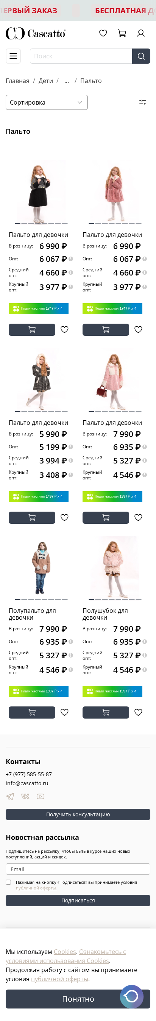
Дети (46, 81)
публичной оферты (59, 979)
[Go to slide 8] (64, 220)
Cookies (65, 951)
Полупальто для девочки (32, 614)
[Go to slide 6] (51, 220)
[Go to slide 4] (37, 220)
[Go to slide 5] (44, 220)
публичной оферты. (36, 888)
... (66, 80)
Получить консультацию (78, 814)
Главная (18, 81)
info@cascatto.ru (27, 783)
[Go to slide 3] (31, 220)
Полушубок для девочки (105, 614)
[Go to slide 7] (58, 220)
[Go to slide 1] (17, 220)
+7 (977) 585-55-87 (29, 774)
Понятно (78, 999)
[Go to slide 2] (24, 220)
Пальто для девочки (38, 234)
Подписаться (78, 900)
